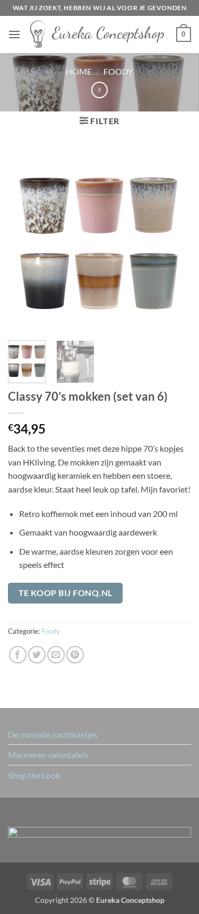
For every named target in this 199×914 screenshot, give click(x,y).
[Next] (174, 240)
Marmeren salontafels (48, 754)
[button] (14, 34)
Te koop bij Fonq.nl (66, 593)
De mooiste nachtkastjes (53, 734)
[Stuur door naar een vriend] (56, 654)
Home (79, 71)
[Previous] (24, 240)
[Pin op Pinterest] (75, 654)
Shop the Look (34, 775)
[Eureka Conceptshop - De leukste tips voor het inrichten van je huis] (98, 34)
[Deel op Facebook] (18, 654)
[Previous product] (99, 90)
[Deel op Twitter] (37, 654)
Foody (118, 71)
